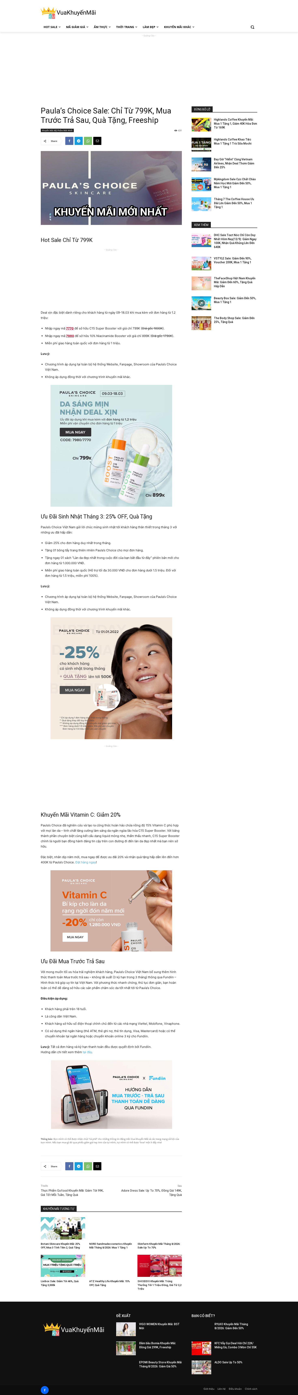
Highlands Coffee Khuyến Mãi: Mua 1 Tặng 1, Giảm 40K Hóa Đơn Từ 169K (235, 123)
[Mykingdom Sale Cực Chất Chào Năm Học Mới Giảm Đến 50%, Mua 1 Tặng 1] (201, 184)
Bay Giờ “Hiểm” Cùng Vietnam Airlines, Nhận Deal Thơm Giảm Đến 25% (234, 163)
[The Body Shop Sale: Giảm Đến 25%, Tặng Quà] (201, 323)
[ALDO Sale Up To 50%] (201, 1367)
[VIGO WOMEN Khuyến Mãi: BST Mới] (126, 1329)
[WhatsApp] (88, 141)
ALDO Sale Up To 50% (228, 1362)
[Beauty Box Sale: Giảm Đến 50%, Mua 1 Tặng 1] (201, 303)
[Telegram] (79, 141)
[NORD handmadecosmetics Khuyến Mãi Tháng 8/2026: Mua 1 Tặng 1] (111, 1228)
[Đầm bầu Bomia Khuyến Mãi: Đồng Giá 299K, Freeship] (126, 1348)
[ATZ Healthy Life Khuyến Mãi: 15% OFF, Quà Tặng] (111, 1266)
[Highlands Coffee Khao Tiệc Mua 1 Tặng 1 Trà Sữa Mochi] (201, 144)
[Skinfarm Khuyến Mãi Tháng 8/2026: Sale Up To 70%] (159, 1228)
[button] (252, 27)
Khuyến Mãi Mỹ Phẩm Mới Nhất (57, 130)
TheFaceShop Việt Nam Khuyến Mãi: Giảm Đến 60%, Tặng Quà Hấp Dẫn (234, 282)
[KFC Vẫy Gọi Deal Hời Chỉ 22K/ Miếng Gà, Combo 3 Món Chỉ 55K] (201, 1348)
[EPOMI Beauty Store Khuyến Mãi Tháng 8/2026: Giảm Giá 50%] (126, 1367)
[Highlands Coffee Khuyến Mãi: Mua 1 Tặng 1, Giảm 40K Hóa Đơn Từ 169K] (201, 125)
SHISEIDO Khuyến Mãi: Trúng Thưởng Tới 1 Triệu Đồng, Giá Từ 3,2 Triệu (159, 1285)
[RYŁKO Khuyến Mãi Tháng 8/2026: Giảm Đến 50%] (201, 1329)
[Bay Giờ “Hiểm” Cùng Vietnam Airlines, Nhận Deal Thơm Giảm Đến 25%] (201, 164)
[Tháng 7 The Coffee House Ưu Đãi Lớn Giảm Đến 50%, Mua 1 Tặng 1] (201, 204)
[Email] (97, 141)
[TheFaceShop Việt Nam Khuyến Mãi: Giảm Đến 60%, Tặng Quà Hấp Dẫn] (201, 283)
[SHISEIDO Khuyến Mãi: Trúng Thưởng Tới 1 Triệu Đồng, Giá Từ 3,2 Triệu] (159, 1266)
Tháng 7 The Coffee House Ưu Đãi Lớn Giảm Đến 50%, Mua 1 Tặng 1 (234, 203)
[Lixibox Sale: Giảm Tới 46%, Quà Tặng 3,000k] (63, 1266)
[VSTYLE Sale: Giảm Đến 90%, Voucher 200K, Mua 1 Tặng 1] (201, 263)
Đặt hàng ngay (85, 862)
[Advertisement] (149, 66)
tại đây (87, 1052)
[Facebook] (69, 141)
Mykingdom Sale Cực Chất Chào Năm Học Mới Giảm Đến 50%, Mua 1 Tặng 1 (235, 183)
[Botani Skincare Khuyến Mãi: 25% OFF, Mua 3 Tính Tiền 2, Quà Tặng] (63, 1228)
